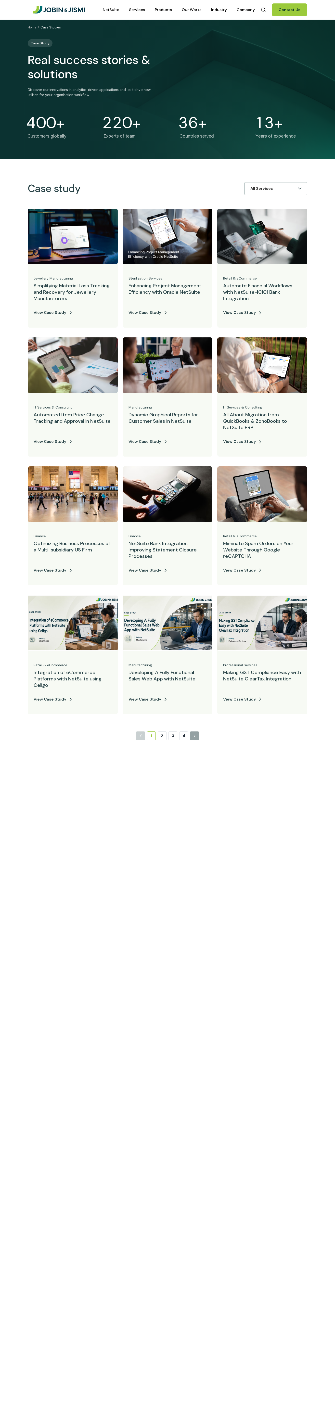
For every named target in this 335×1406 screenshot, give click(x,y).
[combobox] (250, 189)
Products (163, 9)
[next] (194, 735)
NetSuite (111, 9)
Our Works (191, 9)
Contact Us (289, 9)
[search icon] (263, 10)
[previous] (140, 735)
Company (246, 9)
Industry (219, 9)
